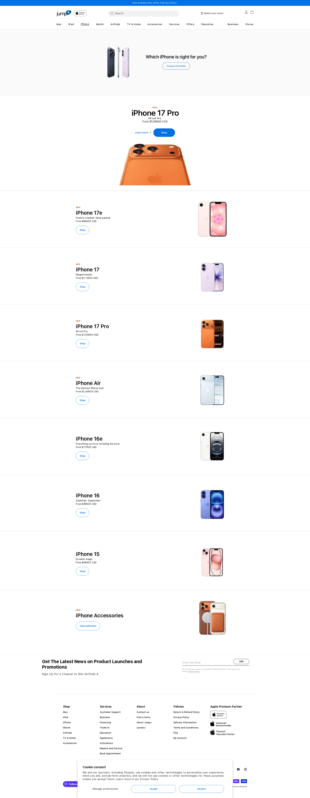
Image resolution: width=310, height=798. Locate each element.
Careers (141, 727)
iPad (65, 717)
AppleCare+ (106, 738)
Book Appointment (110, 753)
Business (105, 717)
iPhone (67, 722)
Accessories (70, 743)
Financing (105, 722)
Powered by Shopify (237, 787)
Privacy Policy (149, 779)
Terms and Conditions (185, 727)
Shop (82, 230)
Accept (153, 789)
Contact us (143, 712)
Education (105, 733)
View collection (88, 626)
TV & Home (69, 738)
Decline (201, 789)
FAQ (175, 733)
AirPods (67, 733)
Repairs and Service (111, 748)
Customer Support (110, 712)
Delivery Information (184, 722)
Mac (65, 712)
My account (180, 738)
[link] (164, 132)
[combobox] (143, 13)
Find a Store (143, 717)
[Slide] (155, 62)
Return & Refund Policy (186, 712)
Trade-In (104, 727)
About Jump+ (144, 722)
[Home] (64, 13)
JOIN (241, 661)
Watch (66, 727)
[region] (155, 62)
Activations (106, 743)
